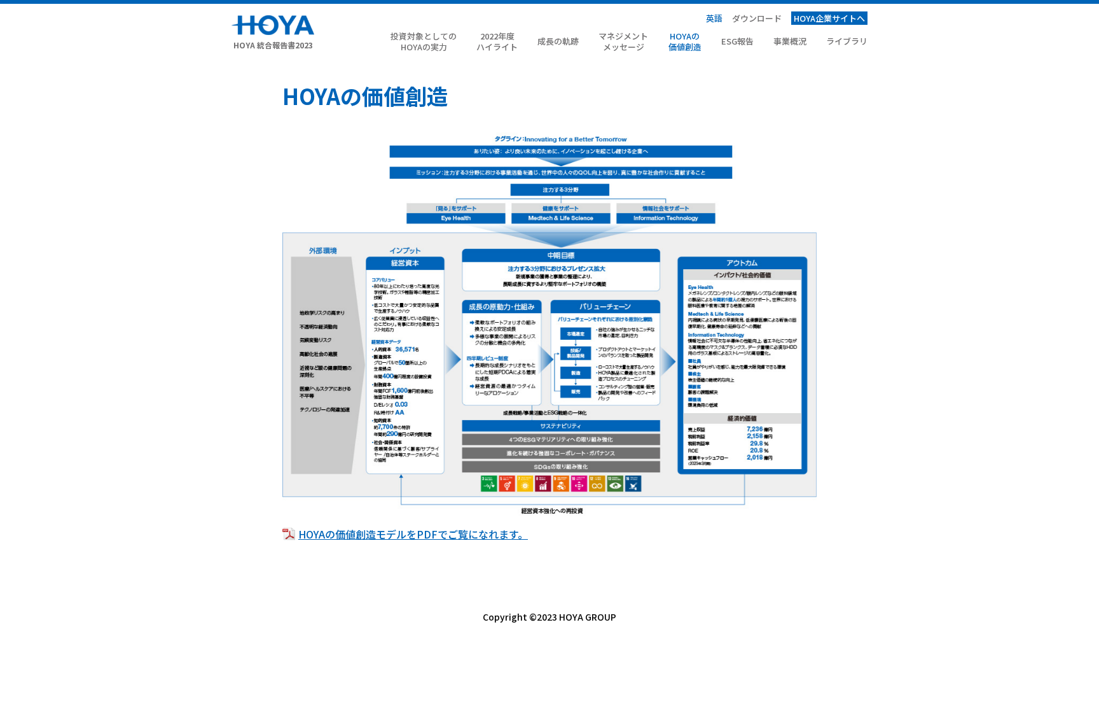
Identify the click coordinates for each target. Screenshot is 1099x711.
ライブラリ (846, 41)
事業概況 (789, 41)
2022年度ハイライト (497, 42)
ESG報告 (737, 41)
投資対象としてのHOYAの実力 (424, 42)
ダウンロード (757, 18)
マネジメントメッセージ (623, 42)
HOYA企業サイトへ (829, 18)
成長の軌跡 (558, 41)
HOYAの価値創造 (685, 42)
